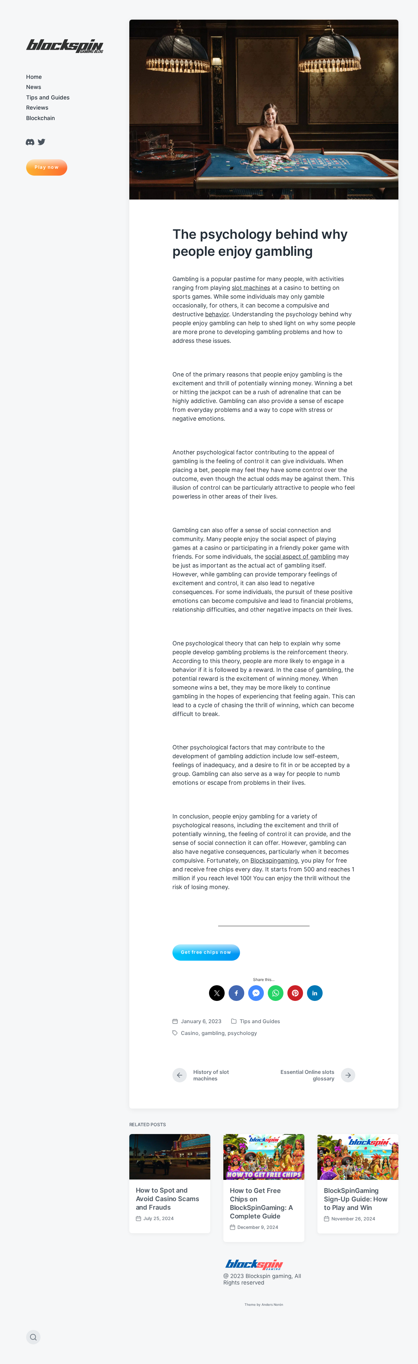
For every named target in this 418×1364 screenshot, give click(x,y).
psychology (242, 1033)
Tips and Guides (48, 97)
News (33, 87)
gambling (213, 1033)
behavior (217, 314)
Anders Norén (272, 1304)
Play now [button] (47, 167)
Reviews (37, 107)
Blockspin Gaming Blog (64, 46)
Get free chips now (206, 952)
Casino (190, 1033)
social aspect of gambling (300, 556)
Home (34, 77)
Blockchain (40, 118)
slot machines (251, 287)
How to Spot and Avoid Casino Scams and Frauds (167, 1198)
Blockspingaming (274, 860)
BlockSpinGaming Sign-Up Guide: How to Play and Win (356, 1199)
